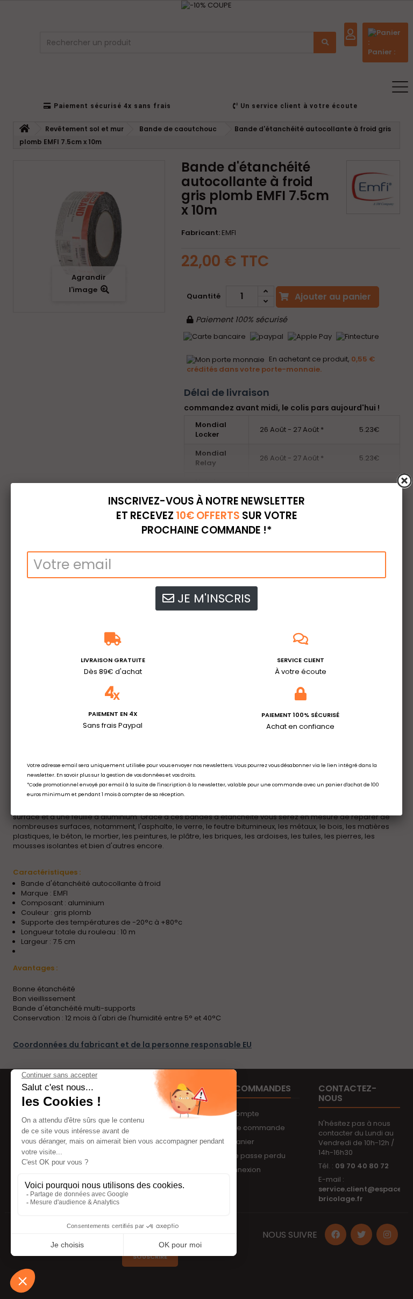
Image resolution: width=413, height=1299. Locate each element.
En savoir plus (73, 775)
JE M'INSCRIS (212, 598)
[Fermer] (404, 480)
